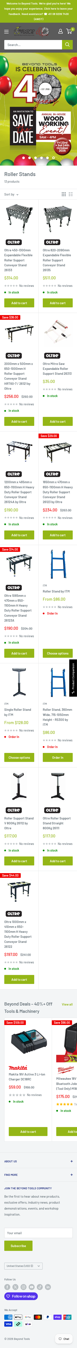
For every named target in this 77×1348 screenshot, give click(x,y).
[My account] (60, 31)
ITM (45, 585)
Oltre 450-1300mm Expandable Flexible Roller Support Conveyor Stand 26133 (18, 260)
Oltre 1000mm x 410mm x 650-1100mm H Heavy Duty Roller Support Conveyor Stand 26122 (18, 934)
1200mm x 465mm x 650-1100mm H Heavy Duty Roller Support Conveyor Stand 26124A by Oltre (19, 492)
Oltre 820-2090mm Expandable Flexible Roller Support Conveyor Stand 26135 (57, 260)
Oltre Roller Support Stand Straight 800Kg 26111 (57, 823)
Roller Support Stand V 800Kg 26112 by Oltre (19, 823)
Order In (57, 757)
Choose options (57, 653)
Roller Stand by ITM (56, 591)
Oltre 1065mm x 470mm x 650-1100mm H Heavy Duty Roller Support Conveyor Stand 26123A (18, 608)
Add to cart (19, 303)
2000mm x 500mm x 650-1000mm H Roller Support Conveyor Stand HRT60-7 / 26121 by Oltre (18, 376)
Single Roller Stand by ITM (17, 712)
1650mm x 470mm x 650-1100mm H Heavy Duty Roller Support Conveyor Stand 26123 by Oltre (58, 492)
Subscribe (18, 1246)
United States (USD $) (20, 1266)
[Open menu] (6, 31)
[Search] (67, 44)
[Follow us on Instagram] (24, 1287)
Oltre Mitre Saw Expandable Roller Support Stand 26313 (57, 369)
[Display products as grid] (64, 194)
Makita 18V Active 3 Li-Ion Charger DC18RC (27, 1076)
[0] (69, 31)
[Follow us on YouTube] (32, 1287)
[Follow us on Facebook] (7, 1287)
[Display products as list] (71, 194)
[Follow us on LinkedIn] (48, 1287)
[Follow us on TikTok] (40, 1287)
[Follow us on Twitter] (15, 1287)
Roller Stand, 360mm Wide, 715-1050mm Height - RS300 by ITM (57, 717)
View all (67, 1004)
